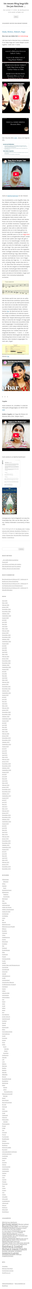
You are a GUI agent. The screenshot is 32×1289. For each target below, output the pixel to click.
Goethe (20, 1232)
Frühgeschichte (6, 959)
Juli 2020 (4, 723)
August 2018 (5, 772)
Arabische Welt (6, 911)
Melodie (12, 531)
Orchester (5, 1111)
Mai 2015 (4, 856)
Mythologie (5, 1083)
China (3, 935)
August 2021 (5, 695)
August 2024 (5, 618)
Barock (4, 922)
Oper (3, 1109)
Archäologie (5, 914)
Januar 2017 (5, 813)
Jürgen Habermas (7, 1240)
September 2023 (6, 641)
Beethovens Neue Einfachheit (10, 581)
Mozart (4, 1077)
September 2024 (6, 616)
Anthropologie (6, 905)
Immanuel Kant (23, 1235)
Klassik (4, 1023)
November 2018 (6, 766)
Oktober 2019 (5, 742)
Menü (16, 16)
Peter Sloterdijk (24, 1243)
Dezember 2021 (6, 686)
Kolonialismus (6, 1034)
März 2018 (5, 783)
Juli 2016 (4, 826)
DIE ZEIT (11, 1229)
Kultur (3, 1044)
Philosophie (5, 1119)
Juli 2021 (4, 697)
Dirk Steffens (17, 1229)
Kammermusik (6, 1019)
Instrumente (5, 995)
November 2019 (6, 740)
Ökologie (4, 1107)
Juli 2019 (4, 748)
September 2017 (6, 796)
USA (3, 1192)
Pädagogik (5, 1115)
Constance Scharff (21, 1228)
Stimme (4, 1164)
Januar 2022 (5, 684)
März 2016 (5, 834)
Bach (9, 1222)
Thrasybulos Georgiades (9, 1254)
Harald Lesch (20, 1234)
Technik (4, 1179)
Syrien (4, 1175)
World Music (5, 1212)
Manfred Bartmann (12, 196)
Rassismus (23, 1244)
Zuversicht (5, 562)
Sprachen (5, 1053)
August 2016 (5, 824)
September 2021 (6, 693)
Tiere (3, 1186)
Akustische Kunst (6, 890)
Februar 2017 (5, 811)
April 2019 (4, 755)
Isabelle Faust (6, 1237)
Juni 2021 (4, 699)
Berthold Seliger (10, 1224)
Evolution (4, 944)
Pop (3, 1130)
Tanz (3, 1177)
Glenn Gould (15, 1232)
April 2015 (4, 858)
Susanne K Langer (10, 1252)
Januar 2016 (5, 839)
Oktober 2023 (5, 639)
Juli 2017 (4, 800)
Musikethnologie (6, 1079)
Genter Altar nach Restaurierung (11, 965)
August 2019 (5, 746)
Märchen (4, 1066)
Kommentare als (7, 1270)
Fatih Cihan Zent (19, 533)
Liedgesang (5, 1055)
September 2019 (6, 744)
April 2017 (4, 806)
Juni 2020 (4, 725)
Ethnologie (5, 941)
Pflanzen (4, 1117)
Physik (4, 1126)
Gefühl (4, 963)
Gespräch (4, 971)
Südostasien (5, 1171)
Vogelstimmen (6, 1201)
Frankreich (5, 954)
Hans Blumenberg (9, 1234)
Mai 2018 (4, 778)
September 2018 (6, 770)
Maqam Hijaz (9, 535)
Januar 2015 (5, 864)
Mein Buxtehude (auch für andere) (11, 566)
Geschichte (5, 967)
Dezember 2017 (6, 789)
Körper (4, 1040)
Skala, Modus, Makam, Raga (13, 32)
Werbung (4, 1207)
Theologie (4, 1184)
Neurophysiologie (7, 1102)
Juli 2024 (4, 620)
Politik (3, 1128)
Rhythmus (24, 531)
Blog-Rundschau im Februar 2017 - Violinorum (14, 579)
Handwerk (5, 986)
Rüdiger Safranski (8, 1251)
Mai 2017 (4, 804)
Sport (4, 888)
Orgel (3, 1113)
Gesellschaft (5, 969)
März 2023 (5, 654)
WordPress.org (6, 1273)
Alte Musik (5, 899)
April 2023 (4, 652)
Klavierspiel (5, 1027)
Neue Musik (5, 1100)
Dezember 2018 (6, 763)
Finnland (4, 948)
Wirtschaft (5, 1209)
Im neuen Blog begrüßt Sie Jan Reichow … (16, 5)
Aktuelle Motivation (7, 590)
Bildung (4, 929)
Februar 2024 (5, 631)
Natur (3, 1085)
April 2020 (4, 729)
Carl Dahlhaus (23, 1226)
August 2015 (5, 849)
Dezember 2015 (6, 841)
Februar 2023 (5, 656)
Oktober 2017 (5, 794)
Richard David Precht (14, 1249)
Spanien (4, 1158)
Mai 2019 (4, 753)
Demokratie (5, 1229)
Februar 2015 (5, 862)
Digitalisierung (6, 937)
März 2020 (5, 731)
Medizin (4, 1070)
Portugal (4, 1132)
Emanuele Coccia (18, 1231)
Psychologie (5, 1137)
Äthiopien (5, 881)
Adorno (4, 1222)
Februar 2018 (5, 785)
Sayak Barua (10, 537)
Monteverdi (23, 1240)
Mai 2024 (4, 624)
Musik (5, 1051)
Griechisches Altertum (8, 982)
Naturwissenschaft (7, 1094)
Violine (4, 1194)
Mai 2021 (4, 701)
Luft (3, 1059)
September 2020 (6, 718)
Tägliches (5, 894)
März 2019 (5, 757)
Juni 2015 (4, 854)
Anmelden (5, 1266)
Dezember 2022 (6, 661)
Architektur (5, 916)
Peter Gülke (16, 1243)
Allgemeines (5, 892)
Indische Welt (5, 531)
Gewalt (4, 974)
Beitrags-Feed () (7, 1268)
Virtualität (4, 1197)
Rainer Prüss (6, 1244)
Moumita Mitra (18, 535)
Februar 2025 (5, 605)
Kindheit (4, 1021)
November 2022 (6, 663)
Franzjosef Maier (6, 1232)
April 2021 (4, 703)
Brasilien (4, 931)
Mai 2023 (4, 650)
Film (3, 946)
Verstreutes (6, 896)
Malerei (4, 1064)
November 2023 (6, 637)
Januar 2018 (5, 787)
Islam (3, 1004)
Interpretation (6, 997)
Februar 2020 (5, 733)
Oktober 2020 (5, 716)
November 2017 (6, 791)
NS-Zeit (4, 1104)
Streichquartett (6, 1167)
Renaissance (5, 1143)
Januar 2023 (5, 658)
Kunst (4, 1047)
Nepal (3, 1098)
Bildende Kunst (6, 924)
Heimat (5, 1087)
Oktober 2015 (5, 845)
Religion (4, 1141)
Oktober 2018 (5, 768)
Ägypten (4, 886)
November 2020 (6, 714)
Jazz (3, 1012)
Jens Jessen (13, 1237)
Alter (3, 901)
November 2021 (6, 688)
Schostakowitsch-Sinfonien (9, 1152)
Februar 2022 (5, 682)
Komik (3, 1036)
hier (8, 311)
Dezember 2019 (6, 738)
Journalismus (5, 1014)
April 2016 (4, 832)
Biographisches (8, 1092)
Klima (3, 1029)
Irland (3, 1001)
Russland (4, 1149)
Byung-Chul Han (10, 1226)
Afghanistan (5, 879)
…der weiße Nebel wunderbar (10, 560)
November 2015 (6, 843)
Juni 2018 (4, 776)
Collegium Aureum (8, 1228)
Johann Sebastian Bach (11, 1238)
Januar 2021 (5, 710)
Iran (3, 999)
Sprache (4, 1162)
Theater (4, 1182)
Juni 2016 (4, 828)
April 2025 (4, 601)
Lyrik (3, 1062)
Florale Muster (6, 950)
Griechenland (6, 980)
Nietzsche (17, 1241)
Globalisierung (6, 976)
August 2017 (5, 798)
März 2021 (5, 706)
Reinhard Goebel (12, 1246)
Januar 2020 (5, 736)
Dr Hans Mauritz (7, 1231)
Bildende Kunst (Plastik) (8, 926)
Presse (4, 1134)
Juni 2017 (4, 802)
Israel (3, 1006)
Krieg (3, 1042)
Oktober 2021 (5, 691)
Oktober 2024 (5, 613)
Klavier (4, 1025)
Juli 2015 (4, 851)
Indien (28, 529)
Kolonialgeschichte (7, 1032)
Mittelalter (5, 1074)
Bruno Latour (23, 1224)
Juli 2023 (4, 646)
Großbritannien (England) (9, 984)
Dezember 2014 (6, 866)
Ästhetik (5, 1122)
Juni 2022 (4, 673)
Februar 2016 (5, 836)
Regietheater (5, 1139)
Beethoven (14, 1222)
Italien (3, 1008)
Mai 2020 (4, 727)
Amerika (4, 903)
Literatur (6, 1049)
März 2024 (5, 628)
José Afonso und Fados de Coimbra (11, 564)
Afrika (3, 884)
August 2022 (5, 669)
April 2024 (4, 626)
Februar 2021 (5, 708)
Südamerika (5, 1169)
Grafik (4, 978)
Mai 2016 (4, 830)
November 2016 (6, 817)
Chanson (4, 933)
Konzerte (4, 1038)
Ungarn (4, 1190)
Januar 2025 (5, 607)
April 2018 (4, 781)
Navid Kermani (8, 1241)
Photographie (6, 1124)
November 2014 (6, 869)
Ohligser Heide (7, 1243)
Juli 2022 (4, 671)
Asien (3, 918)
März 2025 (5, 603)
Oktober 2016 (5, 819)
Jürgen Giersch (6, 1016)
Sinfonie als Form (6, 1154)
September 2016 (6, 821)
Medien (4, 1068)
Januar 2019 (5, 761)
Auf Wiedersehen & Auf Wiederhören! (12, 586)
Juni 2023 (4, 648)
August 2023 (5, 643)
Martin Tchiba (15, 1240)
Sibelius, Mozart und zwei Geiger (11, 568)
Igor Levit (15, 1235)
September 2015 (6, 847)
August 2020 (5, 721)
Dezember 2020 (6, 712)
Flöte (3, 952)
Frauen (4, 956)
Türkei (4, 1188)
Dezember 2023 (6, 635)
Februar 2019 (5, 759)
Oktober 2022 (5, 665)
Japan (3, 1010)
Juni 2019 (4, 751)
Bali (3, 920)
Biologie (5, 1096)
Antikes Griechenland (8, 909)
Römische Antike (6, 1147)
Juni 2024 (4, 622)
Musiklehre (18, 531)
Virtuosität (5, 1199)
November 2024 (6, 611)
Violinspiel (18, 1254)
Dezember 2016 (6, 815)
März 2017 (5, 809)
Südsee (4, 1173)
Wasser (4, 1205)
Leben (5, 1089)
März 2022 (5, 680)
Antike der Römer (6, 907)
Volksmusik (5, 1203)
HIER (15, 138)
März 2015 (5, 860)
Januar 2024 (5, 633)
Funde (4, 961)
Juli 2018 (4, 774)
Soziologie (5, 1156)
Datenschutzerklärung (7, 1283)
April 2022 (4, 678)
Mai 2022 (4, 676)
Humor (4, 989)
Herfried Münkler (7, 1235)
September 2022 (6, 667)
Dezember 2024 (6, 609)
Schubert (18, 1251)
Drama (4, 939)
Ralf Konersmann (14, 1244)
